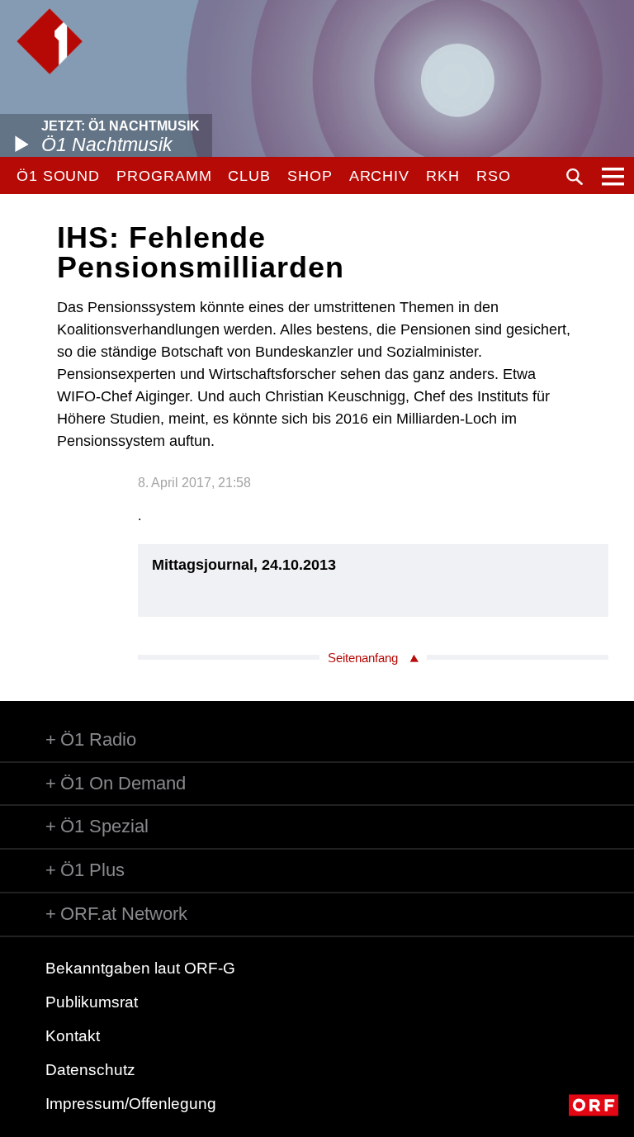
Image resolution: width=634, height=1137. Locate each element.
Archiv (379, 176)
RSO (493, 176)
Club (249, 176)
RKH (443, 176)
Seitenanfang (363, 658)
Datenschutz (90, 1069)
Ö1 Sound (58, 176)
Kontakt (72, 1036)
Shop (310, 176)
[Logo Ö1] (50, 41)
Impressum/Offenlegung (130, 1103)
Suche (574, 176)
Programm (163, 176)
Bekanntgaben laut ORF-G (140, 968)
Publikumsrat (91, 1002)
